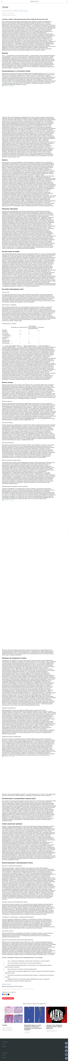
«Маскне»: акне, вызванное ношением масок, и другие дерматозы (54, 1027)
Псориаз (4, 1025)
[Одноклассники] (5, 994)
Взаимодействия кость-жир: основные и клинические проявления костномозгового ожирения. (33, 1027)
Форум (4, 1046)
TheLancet (16, 10)
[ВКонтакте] (3, 994)
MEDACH (34, 1)
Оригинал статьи (6, 984)
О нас (3, 1044)
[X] (8, 994)
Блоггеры (5, 1041)
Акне (22, 10)
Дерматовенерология (7, 10)
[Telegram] (6, 994)
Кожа (26, 10)
